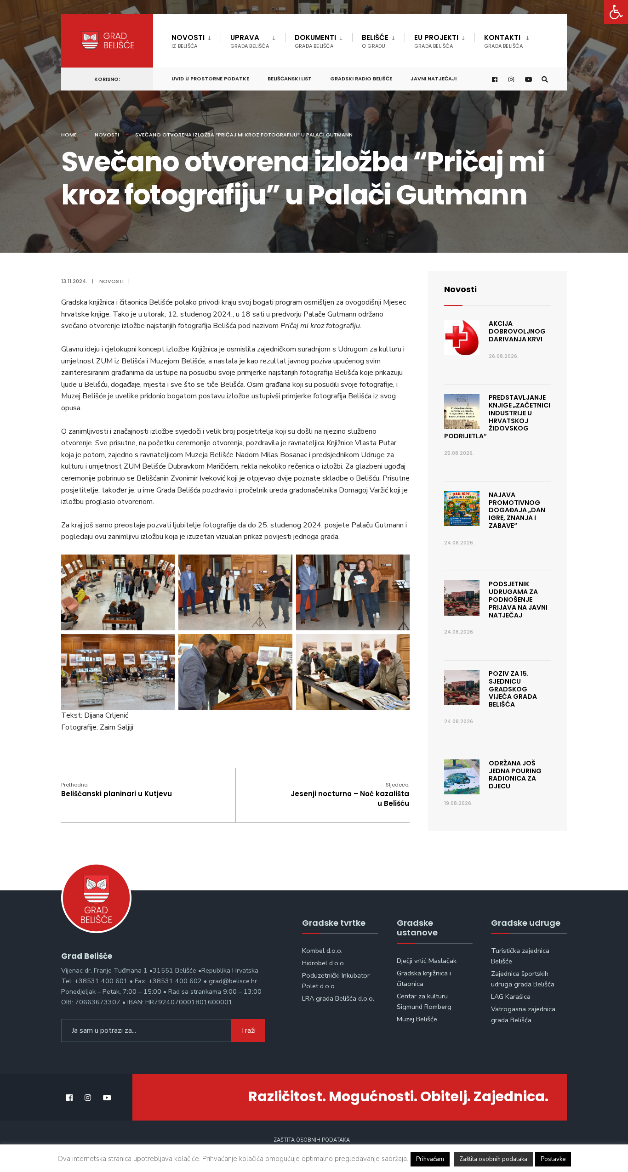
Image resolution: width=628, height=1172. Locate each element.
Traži (248, 1030)
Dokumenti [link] (315, 41)
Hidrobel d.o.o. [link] (323, 963)
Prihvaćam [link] (430, 1159)
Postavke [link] (553, 1159)
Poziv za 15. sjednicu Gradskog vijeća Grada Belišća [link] (513, 689)
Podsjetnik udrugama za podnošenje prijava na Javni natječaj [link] (518, 599)
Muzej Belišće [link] (417, 1019)
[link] (616, 12)
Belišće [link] (375, 41)
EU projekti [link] (436, 41)
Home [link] (69, 134)
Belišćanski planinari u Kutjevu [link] (116, 789)
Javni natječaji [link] (434, 78)
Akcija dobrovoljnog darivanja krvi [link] (517, 331)
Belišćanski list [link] (290, 78)
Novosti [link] (188, 41)
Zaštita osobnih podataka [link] (312, 1140)
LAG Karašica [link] (511, 996)
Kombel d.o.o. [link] (322, 950)
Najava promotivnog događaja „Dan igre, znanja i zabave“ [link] (517, 510)
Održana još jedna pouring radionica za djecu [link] (515, 775)
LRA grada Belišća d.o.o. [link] (338, 998)
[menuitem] (196, 39)
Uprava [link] (249, 41)
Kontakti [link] (503, 41)
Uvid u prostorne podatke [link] (210, 78)
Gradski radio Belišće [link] (361, 78)
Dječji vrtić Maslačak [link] (427, 960)
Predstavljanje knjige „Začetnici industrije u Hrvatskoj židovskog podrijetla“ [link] (497, 417)
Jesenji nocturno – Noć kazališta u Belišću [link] (349, 794)
